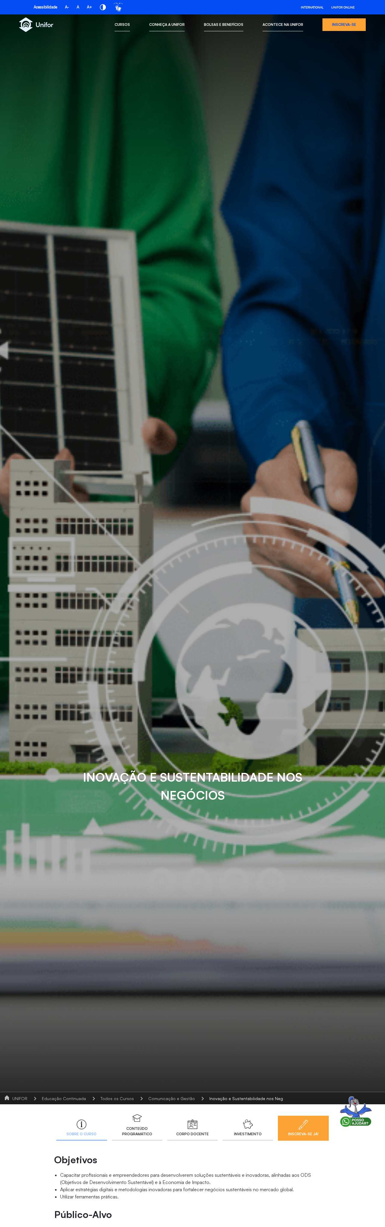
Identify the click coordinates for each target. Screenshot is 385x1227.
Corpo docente (192, 1134)
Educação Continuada (64, 1098)
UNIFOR (19, 1098)
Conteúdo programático (137, 1131)
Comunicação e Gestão (171, 1098)
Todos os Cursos (117, 1098)
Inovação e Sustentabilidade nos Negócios (251, 1098)
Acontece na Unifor (283, 24)
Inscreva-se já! (303, 1134)
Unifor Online (343, 7)
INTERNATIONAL (312, 7)
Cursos (122, 24)
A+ (89, 7)
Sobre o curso (81, 1134)
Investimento (248, 1134)
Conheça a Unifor (167, 24)
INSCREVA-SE (344, 24)
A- (67, 7)
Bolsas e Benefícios (223, 24)
